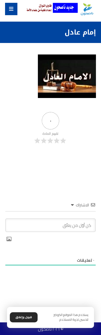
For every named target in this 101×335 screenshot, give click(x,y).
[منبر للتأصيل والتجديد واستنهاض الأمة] (87, 9)
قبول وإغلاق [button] (23, 317)
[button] (11, 9)
